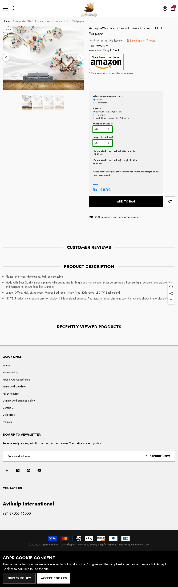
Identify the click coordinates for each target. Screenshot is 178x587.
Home (6, 21)
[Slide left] (6, 57)
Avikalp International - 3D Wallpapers (57, 544)
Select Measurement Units (107, 96)
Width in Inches (118, 124)
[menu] (5, 8)
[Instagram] (17, 470)
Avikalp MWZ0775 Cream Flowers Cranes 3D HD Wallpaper (125, 31)
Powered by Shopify (87, 544)
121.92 (95, 154)
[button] (13, 8)
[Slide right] (80, 57)
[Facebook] (7, 470)
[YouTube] (39, 470)
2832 (105, 190)
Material (97, 108)
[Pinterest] (28, 470)
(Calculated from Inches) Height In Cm (114, 160)
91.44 (95, 163)
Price (95, 184)
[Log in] (165, 8)
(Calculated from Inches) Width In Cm (114, 151)
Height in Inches (118, 137)
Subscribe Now (158, 456)
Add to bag (126, 202)
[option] (43, 58)
